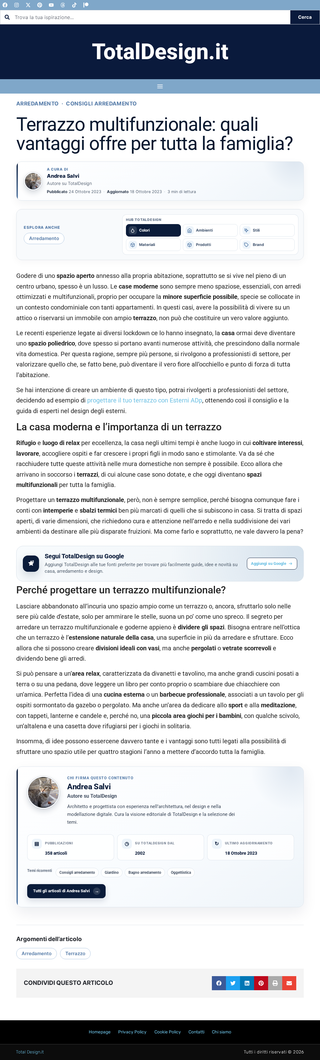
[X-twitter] (28, 5)
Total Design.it (30, 1052)
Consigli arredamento (101, 103)
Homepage (100, 1032)
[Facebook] (5, 5)
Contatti (196, 1032)
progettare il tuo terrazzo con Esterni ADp (144, 400)
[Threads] (63, 5)
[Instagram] (17, 5)
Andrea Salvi (89, 786)
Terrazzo (75, 953)
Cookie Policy (167, 1032)
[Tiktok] (74, 5)
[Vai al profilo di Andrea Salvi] (33, 181)
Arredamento (37, 103)
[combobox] (145, 17)
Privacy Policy (132, 1032)
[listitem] (153, 230)
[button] (219, 983)
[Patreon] (86, 5)
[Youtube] (51, 5)
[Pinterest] (40, 5)
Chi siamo (221, 1032)
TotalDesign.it (160, 51)
